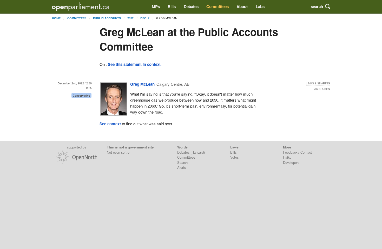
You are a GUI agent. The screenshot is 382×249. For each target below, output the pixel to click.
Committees (217, 6)
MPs (156, 6)
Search (182, 162)
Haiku (287, 157)
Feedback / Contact (297, 152)
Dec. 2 (144, 18)
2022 (130, 18)
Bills (172, 6)
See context (110, 124)
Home (56, 18)
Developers (291, 162)
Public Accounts (107, 18)
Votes (234, 157)
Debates (191, 6)
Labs (260, 6)
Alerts (181, 167)
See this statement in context (134, 64)
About (242, 6)
